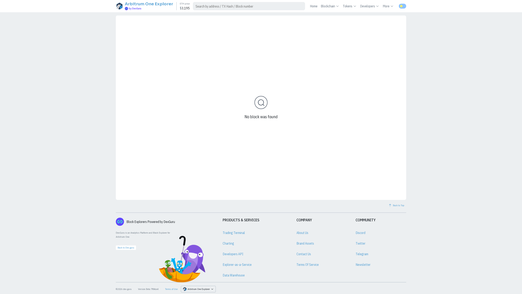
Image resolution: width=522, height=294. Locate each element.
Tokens (347, 6)
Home (313, 6)
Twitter (360, 243)
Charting (228, 243)
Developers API (233, 254)
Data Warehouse (234, 275)
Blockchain (328, 6)
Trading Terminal (234, 233)
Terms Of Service (307, 265)
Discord (360, 233)
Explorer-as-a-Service (237, 265)
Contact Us (303, 254)
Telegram (362, 254)
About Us (302, 233)
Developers (367, 6)
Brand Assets (305, 243)
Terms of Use (171, 289)
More (386, 6)
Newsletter (363, 265)
